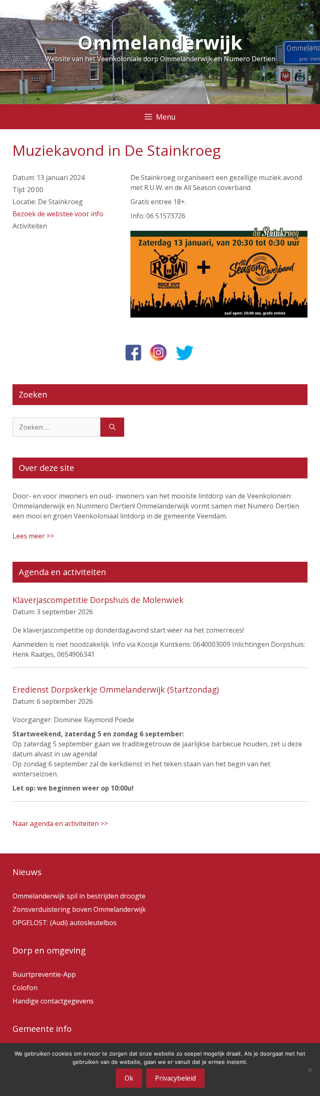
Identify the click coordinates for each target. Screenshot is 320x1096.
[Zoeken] (112, 427)
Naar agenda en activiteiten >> (60, 823)
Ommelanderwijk (160, 42)
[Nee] (309, 1070)
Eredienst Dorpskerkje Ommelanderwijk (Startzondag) (115, 689)
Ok (129, 1078)
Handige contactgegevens (53, 1001)
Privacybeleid (175, 1078)
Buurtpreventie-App (44, 974)
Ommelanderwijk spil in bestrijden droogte (78, 896)
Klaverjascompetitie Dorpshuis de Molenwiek (98, 600)
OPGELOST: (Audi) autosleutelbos (64, 922)
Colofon (25, 987)
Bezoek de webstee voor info (57, 213)
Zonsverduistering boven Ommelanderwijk (79, 909)
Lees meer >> (33, 535)
